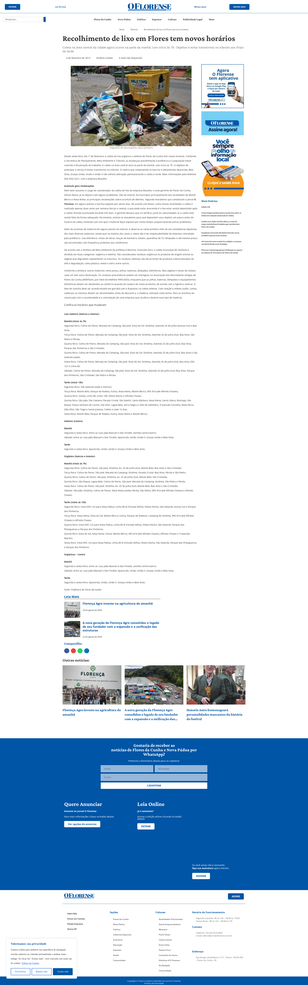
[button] (66, 650)
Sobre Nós (72, 913)
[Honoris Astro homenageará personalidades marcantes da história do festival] (216, 685)
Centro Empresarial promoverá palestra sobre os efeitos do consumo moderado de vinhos (221, 214)
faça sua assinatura (202, 868)
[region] (41, 958)
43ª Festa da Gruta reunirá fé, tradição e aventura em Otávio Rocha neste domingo (221, 242)
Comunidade (119, 960)
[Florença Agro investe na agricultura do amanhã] (92, 685)
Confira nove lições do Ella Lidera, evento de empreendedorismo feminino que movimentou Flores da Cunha (220, 224)
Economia (117, 939)
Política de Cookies (30, 963)
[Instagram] (279, 7)
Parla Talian (164, 934)
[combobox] (22, 19)
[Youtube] (285, 7)
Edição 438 (205, 207)
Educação (117, 945)
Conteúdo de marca (168, 955)
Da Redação (164, 965)
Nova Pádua (124, 19)
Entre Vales (164, 945)
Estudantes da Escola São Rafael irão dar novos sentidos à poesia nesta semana (220, 234)
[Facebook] (272, 7)
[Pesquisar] (44, 19)
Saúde (116, 955)
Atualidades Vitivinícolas (171, 919)
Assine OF (72, 929)
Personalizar (20, 971)
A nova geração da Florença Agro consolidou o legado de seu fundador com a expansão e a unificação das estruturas (151, 714)
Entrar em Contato (76, 918)
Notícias (134, 29)
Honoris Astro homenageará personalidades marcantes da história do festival (214, 714)
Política (141, 19)
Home (121, 29)
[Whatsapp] (292, 7)
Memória (163, 929)
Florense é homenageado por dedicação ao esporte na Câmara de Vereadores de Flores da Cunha (221, 251)
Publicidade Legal (192, 19)
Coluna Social (165, 939)
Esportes (157, 19)
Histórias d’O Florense (169, 960)
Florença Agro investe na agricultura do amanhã (92, 712)
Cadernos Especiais (122, 934)
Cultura (172, 19)
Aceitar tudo (62, 971)
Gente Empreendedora (169, 924)
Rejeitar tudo (41, 971)
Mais (211, 19)
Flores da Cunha (102, 19)
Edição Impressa (75, 924)
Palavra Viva (165, 950)
